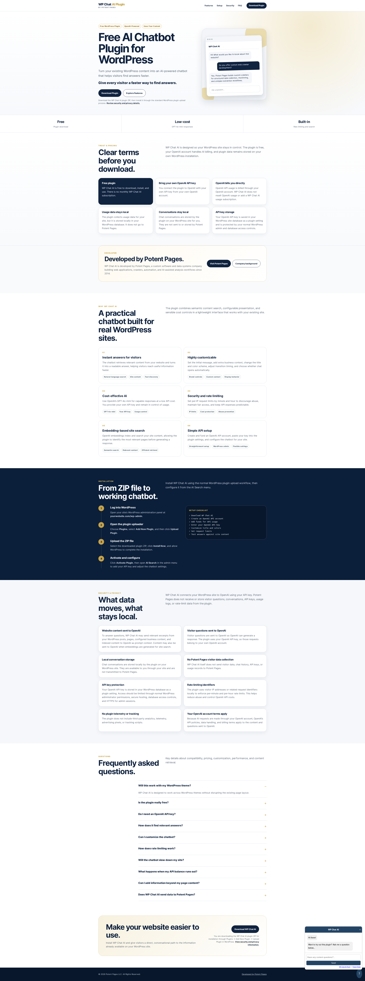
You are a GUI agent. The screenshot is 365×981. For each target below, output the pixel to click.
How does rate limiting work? (156, 848)
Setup (219, 5)
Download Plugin (256, 5)
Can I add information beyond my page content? (168, 882)
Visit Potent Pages (219, 263)
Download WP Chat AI (245, 929)
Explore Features (134, 93)
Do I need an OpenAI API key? (157, 814)
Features (209, 5)
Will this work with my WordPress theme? (164, 785)
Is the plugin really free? (153, 802)
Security (230, 5)
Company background (246, 263)
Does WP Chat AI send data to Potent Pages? (166, 894)
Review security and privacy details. (123, 103)
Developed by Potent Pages (254, 974)
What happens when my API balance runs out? (167, 871)
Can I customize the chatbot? (156, 836)
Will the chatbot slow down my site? (161, 859)
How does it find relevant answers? (160, 825)
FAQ (240, 5)
